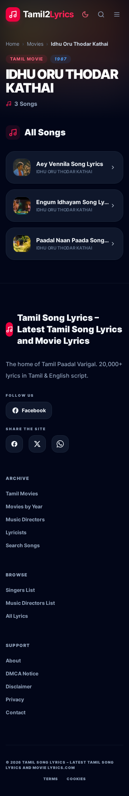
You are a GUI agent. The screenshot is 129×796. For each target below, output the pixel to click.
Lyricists (16, 532)
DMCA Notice (22, 673)
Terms (50, 779)
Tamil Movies (22, 493)
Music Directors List (30, 603)
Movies (35, 44)
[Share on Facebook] (14, 444)
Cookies (76, 779)
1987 (60, 59)
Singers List (20, 590)
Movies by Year (24, 506)
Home (12, 44)
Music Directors (25, 519)
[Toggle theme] (85, 14)
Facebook (34, 410)
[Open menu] (116, 14)
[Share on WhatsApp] (60, 444)
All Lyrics (17, 616)
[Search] (101, 14)
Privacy (15, 699)
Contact (15, 712)
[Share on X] (37, 444)
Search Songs (23, 545)
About (13, 660)
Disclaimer (19, 686)
